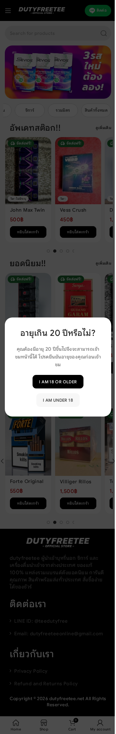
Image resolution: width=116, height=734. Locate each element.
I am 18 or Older (58, 381)
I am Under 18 (58, 400)
